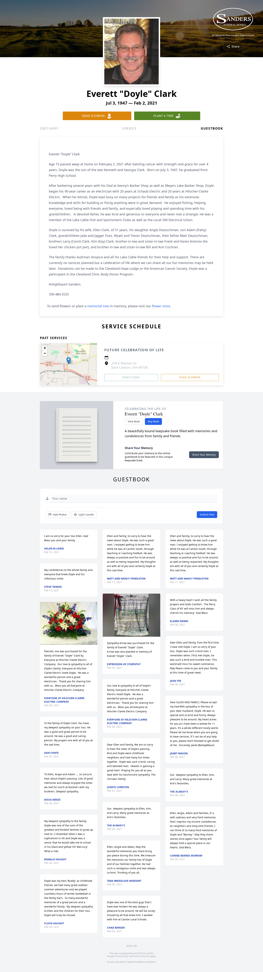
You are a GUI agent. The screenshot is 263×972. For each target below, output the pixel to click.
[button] (68, 360)
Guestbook (212, 128)
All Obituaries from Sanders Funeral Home (233, 35)
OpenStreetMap (135, 961)
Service (129, 128)
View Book (134, 421)
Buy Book (153, 421)
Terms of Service (141, 956)
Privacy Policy (121, 956)
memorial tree (98, 306)
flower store (161, 306)
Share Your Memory (204, 454)
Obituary (49, 128)
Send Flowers (190, 377)
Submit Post (207, 514)
